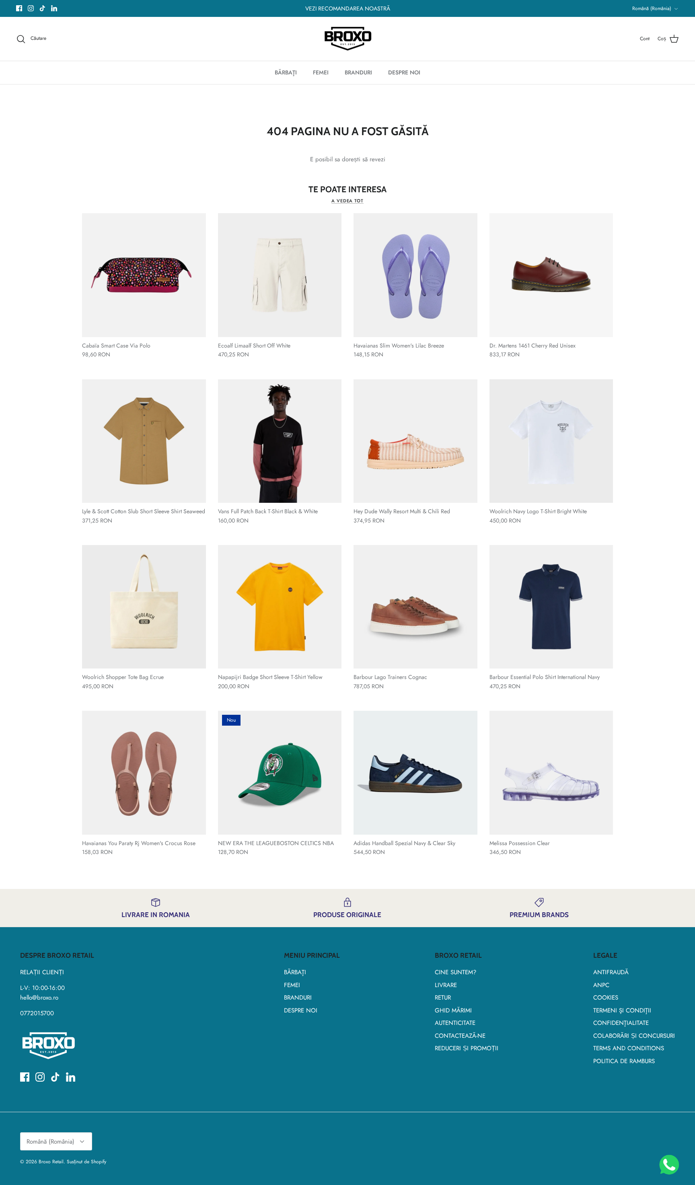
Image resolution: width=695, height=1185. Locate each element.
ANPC (601, 985)
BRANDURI (358, 72)
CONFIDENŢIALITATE (621, 1022)
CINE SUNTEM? (455, 972)
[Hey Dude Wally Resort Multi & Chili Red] (415, 441)
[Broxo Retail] (348, 39)
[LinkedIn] (54, 8)
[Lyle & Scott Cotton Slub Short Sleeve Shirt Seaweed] (144, 441)
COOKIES (605, 997)
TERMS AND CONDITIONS (628, 1048)
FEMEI (321, 72)
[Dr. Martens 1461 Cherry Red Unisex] (551, 275)
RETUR (443, 997)
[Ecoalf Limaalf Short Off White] (280, 275)
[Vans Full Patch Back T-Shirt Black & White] (280, 441)
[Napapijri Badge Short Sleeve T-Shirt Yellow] (280, 607)
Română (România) (651, 8)
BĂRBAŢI (286, 72)
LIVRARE (446, 985)
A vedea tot (347, 201)
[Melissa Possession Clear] (551, 773)
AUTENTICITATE (455, 1022)
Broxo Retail (51, 1161)
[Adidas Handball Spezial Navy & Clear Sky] (415, 773)
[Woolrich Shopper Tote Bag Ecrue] (144, 607)
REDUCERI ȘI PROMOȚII (466, 1048)
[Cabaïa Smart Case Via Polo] (144, 275)
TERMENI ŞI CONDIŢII (622, 1010)
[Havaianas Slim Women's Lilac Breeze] (415, 275)
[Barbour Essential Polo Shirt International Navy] (551, 607)
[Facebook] (19, 8)
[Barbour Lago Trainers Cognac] (415, 607)
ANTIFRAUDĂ (611, 972)
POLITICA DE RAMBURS (624, 1061)
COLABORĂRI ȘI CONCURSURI (634, 1035)
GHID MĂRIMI (453, 1010)
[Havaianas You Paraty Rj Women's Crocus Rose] (144, 773)
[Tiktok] (42, 8)
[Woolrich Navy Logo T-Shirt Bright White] (551, 441)
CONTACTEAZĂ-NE (460, 1035)
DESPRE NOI (404, 72)
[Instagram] (31, 8)
